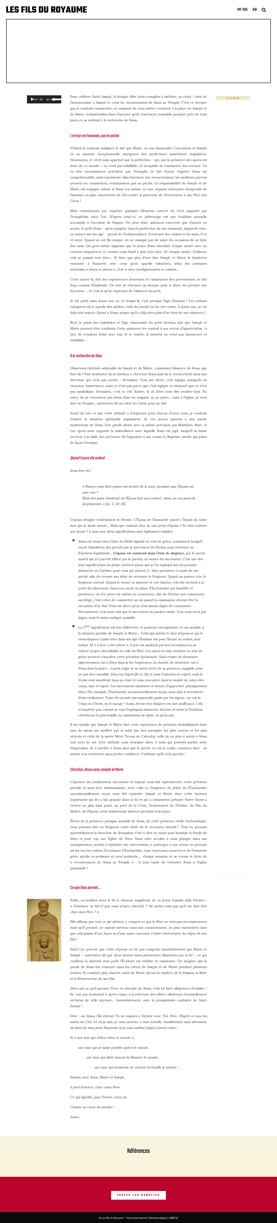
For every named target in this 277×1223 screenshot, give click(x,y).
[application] (44, 99)
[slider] (56, 99)
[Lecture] (32, 99)
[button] (264, 9)
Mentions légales (158, 1217)
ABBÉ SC (173, 1217)
